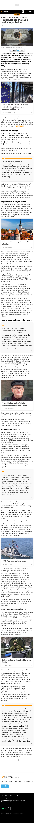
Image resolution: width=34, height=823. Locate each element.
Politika (11, 781)
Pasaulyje (4, 760)
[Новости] (13, 50)
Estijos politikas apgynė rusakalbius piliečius (16, 243)
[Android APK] (5, 809)
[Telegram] (21, 50)
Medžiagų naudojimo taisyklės (16, 796)
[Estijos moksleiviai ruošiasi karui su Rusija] (17, 647)
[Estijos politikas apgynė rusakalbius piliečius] (17, 229)
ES (17, 760)
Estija (9, 760)
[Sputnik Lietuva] (5, 12)
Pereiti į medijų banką (17, 47)
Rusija (13, 760)
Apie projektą (4, 796)
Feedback (3, 804)
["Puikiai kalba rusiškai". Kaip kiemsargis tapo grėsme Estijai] (17, 390)
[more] (31, 112)
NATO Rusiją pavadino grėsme (14, 561)
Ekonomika (18, 781)
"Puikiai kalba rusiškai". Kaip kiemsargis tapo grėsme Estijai (14, 404)
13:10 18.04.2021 (5, 25)
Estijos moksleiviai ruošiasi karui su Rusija (16, 661)
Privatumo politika (5, 798)
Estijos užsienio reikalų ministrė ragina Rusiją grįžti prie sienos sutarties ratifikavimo (15, 107)
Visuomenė (27, 781)
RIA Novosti (20, 126)
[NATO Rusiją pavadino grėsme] (17, 548)
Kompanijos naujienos (12, 804)
